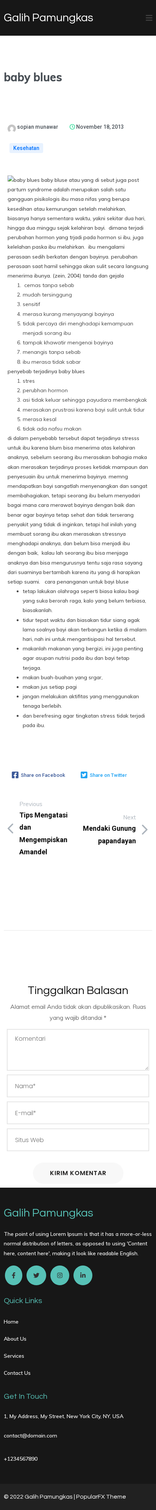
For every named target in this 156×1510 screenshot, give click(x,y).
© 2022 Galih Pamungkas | (40, 1497)
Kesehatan (26, 148)
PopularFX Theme (101, 1497)
